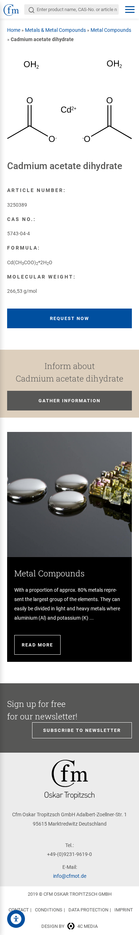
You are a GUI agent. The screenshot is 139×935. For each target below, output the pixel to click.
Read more (37, 645)
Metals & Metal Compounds (55, 30)
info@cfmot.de (69, 876)
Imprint (123, 909)
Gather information (69, 400)
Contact (19, 909)
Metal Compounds (111, 30)
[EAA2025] (16, 919)
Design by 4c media (69, 926)
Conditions (48, 909)
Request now (69, 318)
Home (13, 30)
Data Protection (88, 909)
